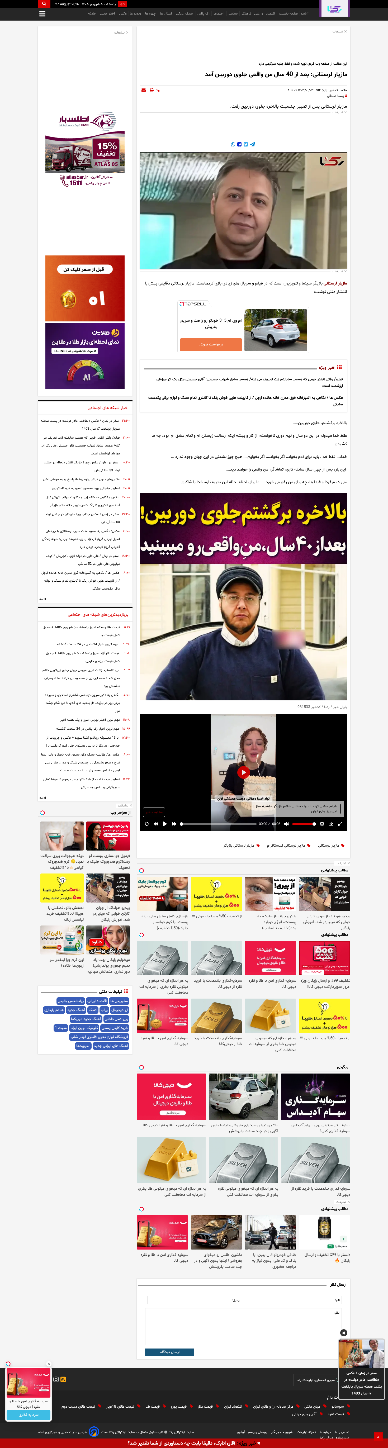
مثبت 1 (61, 1028)
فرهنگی (246, 13)
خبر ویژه (327, 368)
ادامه (42, 599)
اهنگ (93, 1010)
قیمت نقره (336, 1414)
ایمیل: (236, 1300)
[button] (343, 1333)
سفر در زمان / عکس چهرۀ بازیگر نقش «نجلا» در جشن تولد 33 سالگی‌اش (82, 466)
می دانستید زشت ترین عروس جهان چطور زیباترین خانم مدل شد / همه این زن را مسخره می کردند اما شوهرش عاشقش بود (81, 678)
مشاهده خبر (154, 812)
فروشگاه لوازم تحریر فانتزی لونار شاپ (99, 1036)
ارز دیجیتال (119, 1010)
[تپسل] (181, 304)
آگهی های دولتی (305, 1414)
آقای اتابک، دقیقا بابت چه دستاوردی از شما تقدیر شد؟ (181, 1443)
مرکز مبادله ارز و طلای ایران (273, 1406)
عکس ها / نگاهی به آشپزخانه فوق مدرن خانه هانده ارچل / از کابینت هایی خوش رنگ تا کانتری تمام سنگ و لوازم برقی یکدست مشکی (80, 581)
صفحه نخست (288, 13)
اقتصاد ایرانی (97, 1001)
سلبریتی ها (119, 1001)
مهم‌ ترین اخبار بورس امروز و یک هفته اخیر (90, 720)
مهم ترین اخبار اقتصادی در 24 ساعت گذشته (87, 644)
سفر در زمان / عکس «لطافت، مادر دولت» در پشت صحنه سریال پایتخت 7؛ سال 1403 (362, 1383)
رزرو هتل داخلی (116, 1019)
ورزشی (258, 13)
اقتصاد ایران (233, 1406)
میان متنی (312, 1406)
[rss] (62, 1380)
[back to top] (378, 1436)
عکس (123, 13)
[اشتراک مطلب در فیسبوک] (239, 145)
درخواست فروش (211, 344)
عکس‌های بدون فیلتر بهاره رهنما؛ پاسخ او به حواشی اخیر (81, 479)
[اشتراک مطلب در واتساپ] (233, 145)
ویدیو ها (136, 13)
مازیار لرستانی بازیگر (239, 845)
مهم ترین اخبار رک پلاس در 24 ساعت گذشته (87, 729)
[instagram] (55, 1380)
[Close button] (48, 1363)
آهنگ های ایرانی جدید (111, 1045)
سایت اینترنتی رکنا (180, 1432)
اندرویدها (83, 1045)
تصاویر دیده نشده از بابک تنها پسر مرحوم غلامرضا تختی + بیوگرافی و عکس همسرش (81, 783)
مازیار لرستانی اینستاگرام (286, 845)
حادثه (92, 13)
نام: (337, 1300)
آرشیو (304, 13)
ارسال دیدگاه (169, 1352)
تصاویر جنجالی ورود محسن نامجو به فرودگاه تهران (86, 488)
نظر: (336, 1313)
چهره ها (151, 13)
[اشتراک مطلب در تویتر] (245, 145)
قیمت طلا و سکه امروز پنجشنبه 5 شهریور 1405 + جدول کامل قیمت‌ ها (81, 631)
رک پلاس (203, 13)
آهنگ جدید (76, 1010)
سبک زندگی (185, 13)
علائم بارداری (54, 1010)
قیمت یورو (179, 1406)
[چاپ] (151, 90)
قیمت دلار (206, 1406)
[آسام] (94, 1432)
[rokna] (334, 8)
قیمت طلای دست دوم (78, 1406)
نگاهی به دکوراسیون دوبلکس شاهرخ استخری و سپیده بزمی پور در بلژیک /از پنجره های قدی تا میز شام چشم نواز (82, 703)
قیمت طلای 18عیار (120, 1406)
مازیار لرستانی (335, 283)
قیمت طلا (153, 1406)
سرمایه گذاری (29, 1415)
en (122, 4)
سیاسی (233, 13)
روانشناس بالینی (71, 1001)
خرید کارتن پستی (115, 1028)
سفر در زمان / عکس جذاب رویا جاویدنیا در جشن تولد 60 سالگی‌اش (82, 518)
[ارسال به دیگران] (143, 90)
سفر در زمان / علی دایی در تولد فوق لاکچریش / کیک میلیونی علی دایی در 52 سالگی (83, 560)
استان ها (166, 13)
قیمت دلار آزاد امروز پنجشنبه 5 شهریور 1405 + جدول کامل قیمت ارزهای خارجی (83, 657)
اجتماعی (219, 13)
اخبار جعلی (108, 13)
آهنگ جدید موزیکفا (86, 1019)
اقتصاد (271, 13)
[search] (44, 4)
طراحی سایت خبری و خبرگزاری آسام (62, 1432)
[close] (259, 1443)
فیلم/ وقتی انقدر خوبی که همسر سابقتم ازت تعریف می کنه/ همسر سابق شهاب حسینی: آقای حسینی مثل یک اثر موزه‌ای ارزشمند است (80, 445)
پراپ (104, 1010)
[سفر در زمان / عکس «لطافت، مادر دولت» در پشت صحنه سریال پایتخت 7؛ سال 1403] (361, 1354)
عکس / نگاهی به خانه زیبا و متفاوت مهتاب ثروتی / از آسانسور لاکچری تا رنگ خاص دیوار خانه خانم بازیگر (83, 501)
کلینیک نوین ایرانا (84, 1028)
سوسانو (338, 1406)
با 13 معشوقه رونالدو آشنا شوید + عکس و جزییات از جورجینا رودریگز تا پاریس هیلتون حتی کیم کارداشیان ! (83, 741)
